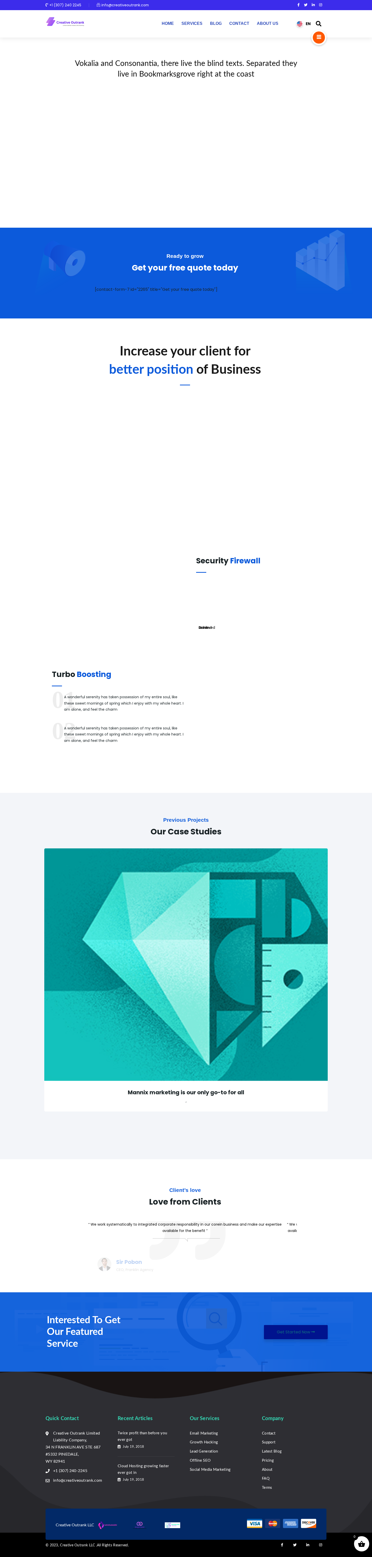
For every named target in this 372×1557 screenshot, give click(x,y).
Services (191, 23)
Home (168, 23)
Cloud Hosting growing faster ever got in (143, 1469)
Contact (239, 23)
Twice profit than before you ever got (142, 1436)
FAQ (266, 1478)
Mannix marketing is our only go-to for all (186, 1092)
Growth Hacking (204, 1442)
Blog (216, 23)
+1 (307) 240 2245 (65, 5)
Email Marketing (204, 1433)
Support (268, 1442)
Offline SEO (200, 1460)
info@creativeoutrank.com (125, 5)
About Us (267, 23)
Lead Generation (204, 1451)
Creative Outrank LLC (78, 1545)
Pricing (268, 1460)
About (267, 1470)
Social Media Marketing (210, 1470)
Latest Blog (272, 1451)
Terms (267, 1488)
